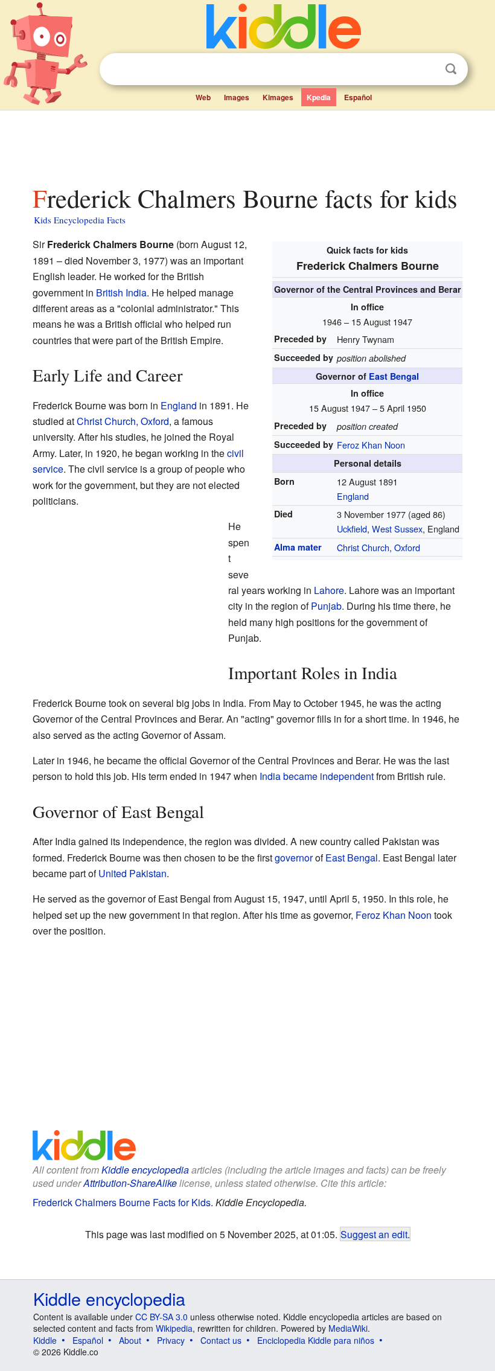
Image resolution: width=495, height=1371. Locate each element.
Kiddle (45, 1340)
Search (450, 69)
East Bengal (394, 376)
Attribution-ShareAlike (130, 1183)
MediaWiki (348, 1328)
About (130, 1340)
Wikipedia (174, 1328)
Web (203, 97)
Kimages (278, 97)
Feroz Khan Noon (371, 444)
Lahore (329, 590)
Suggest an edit (373, 1234)
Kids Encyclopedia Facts (80, 220)
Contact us (220, 1340)
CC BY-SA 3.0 (161, 1317)
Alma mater (298, 547)
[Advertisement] (248, 144)
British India (121, 292)
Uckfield (352, 528)
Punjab (326, 606)
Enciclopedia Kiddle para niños (315, 1340)
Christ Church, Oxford (378, 547)
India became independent (317, 776)
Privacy (171, 1340)
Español (358, 97)
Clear (426, 69)
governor (294, 857)
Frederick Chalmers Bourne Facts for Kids (122, 1202)
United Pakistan (132, 873)
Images (236, 97)
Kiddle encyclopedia (145, 1170)
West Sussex (397, 528)
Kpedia (319, 97)
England (353, 496)
